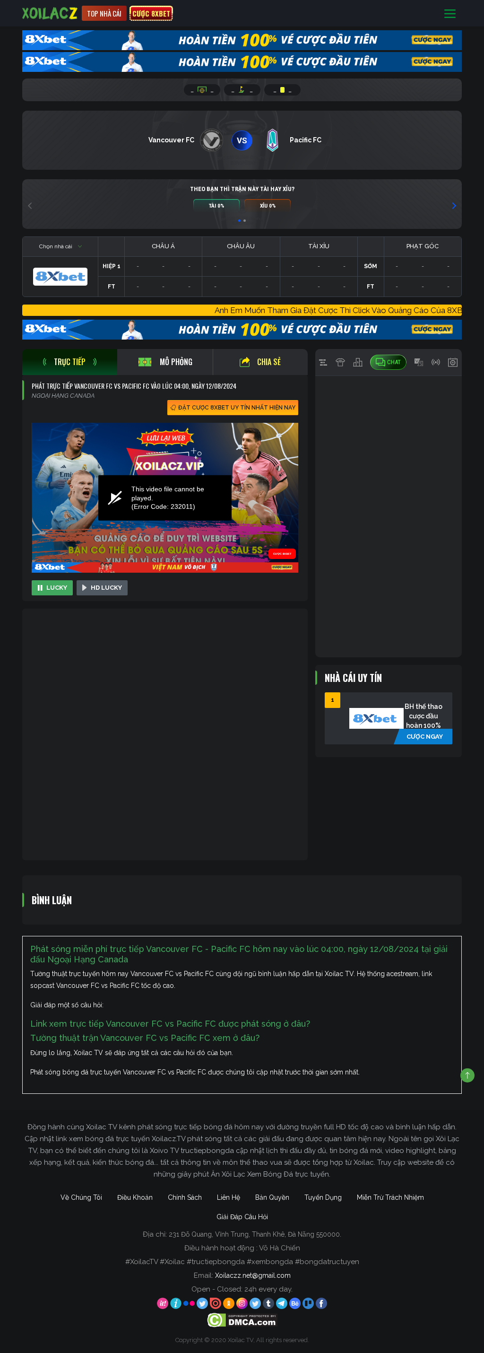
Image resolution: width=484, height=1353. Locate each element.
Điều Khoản (135, 1197)
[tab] (69, 362)
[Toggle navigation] (450, 13)
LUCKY (56, 587)
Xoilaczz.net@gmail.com (253, 1275)
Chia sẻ (269, 361)
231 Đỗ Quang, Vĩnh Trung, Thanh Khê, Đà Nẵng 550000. (255, 1234)
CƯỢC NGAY (424, 736)
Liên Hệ (228, 1197)
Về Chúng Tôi (81, 1197)
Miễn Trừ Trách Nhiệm (390, 1197)
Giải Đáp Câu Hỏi (242, 1217)
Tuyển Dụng (323, 1197)
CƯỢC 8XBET (151, 13)
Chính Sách (185, 1197)
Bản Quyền (272, 1197)
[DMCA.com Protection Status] (242, 1319)
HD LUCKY (106, 587)
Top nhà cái (104, 13)
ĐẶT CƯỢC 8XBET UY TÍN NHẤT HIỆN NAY (236, 407)
